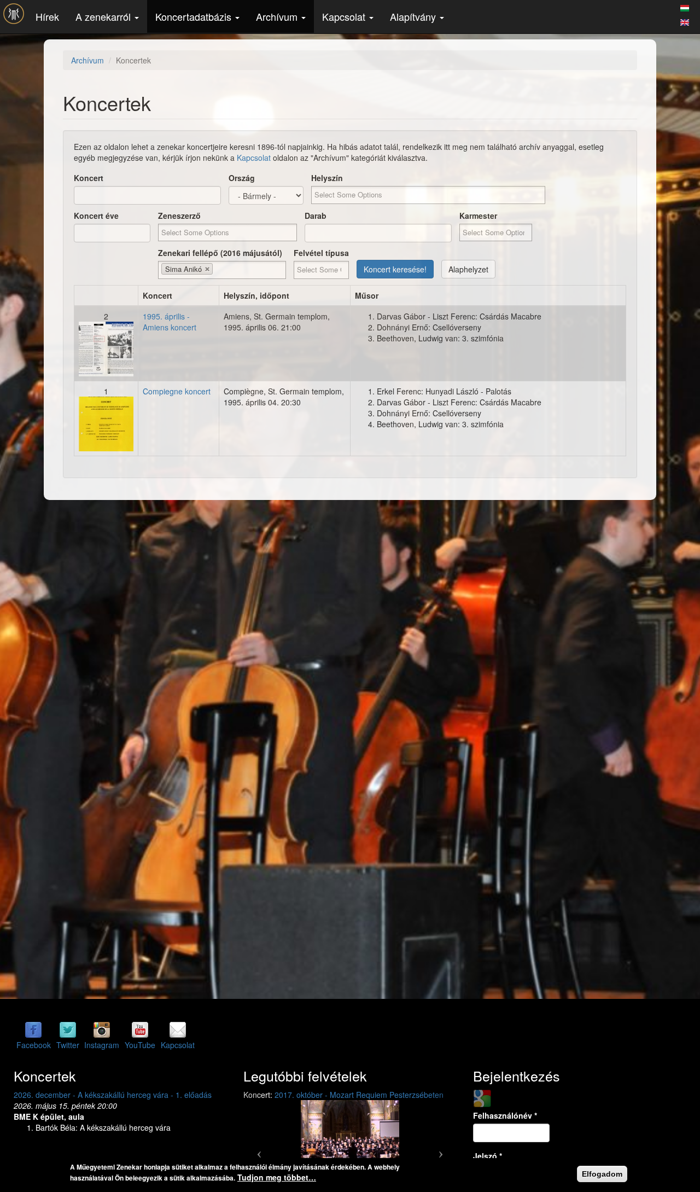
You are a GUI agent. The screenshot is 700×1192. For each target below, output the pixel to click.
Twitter (67, 1044)
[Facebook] (33, 1029)
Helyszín (327, 177)
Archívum (278, 16)
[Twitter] (68, 1029)
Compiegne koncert (177, 391)
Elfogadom (602, 1174)
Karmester (478, 215)
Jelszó (487, 1155)
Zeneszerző (179, 215)
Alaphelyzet (468, 269)
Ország (242, 177)
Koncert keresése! (395, 269)
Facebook (33, 1044)
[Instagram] (101, 1029)
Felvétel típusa (321, 252)
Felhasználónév (505, 1115)
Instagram (101, 1044)
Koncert (88, 177)
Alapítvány (414, 16)
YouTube (140, 1044)
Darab (315, 215)
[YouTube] (140, 1029)
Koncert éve (96, 215)
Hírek (47, 16)
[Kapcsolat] (177, 1029)
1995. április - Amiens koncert (169, 322)
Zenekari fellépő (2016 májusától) (220, 252)
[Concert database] (684, 21)
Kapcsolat (345, 16)
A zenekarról (104, 16)
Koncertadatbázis (194, 16)
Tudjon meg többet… (276, 1177)
